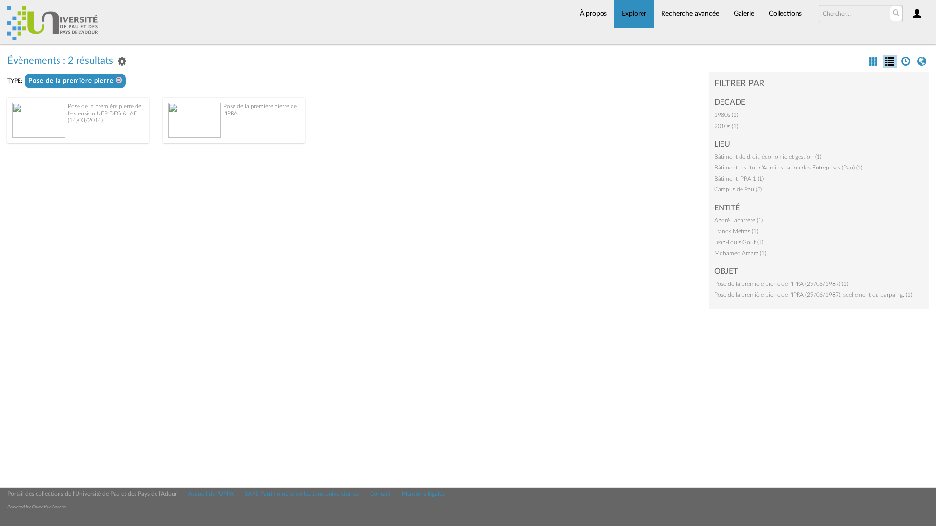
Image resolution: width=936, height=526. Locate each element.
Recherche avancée (690, 13)
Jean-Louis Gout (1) (738, 242)
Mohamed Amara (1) (740, 253)
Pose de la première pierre (72, 81)
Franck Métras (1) (736, 231)
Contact (380, 494)
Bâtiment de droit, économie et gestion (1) (767, 157)
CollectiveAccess (49, 507)
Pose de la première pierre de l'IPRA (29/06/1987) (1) (781, 284)
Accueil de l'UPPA (211, 494)
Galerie (744, 13)
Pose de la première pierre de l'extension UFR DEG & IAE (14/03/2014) (104, 113)
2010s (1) (726, 126)
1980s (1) (726, 115)
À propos (593, 13)
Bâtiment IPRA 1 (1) (739, 179)
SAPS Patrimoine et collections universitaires (302, 494)
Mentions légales (423, 494)
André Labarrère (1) (738, 220)
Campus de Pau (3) (738, 189)
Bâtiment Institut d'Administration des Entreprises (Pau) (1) (788, 167)
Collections (785, 13)
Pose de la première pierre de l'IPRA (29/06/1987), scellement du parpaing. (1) (813, 295)
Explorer (634, 13)
